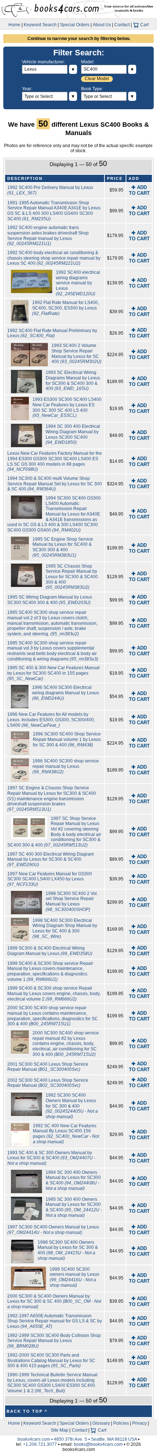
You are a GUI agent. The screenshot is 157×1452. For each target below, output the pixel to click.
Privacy (139, 1423)
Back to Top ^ (27, 1411)
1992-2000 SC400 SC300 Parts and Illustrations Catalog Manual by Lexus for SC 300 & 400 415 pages (51, 1360)
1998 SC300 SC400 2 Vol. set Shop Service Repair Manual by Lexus (72, 901)
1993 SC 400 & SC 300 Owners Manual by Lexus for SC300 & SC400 (51, 1158)
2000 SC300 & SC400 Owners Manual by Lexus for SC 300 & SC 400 (54, 1301)
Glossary (101, 1423)
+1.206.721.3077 (40, 1444)
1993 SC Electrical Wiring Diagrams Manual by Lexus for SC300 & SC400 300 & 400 (73, 380)
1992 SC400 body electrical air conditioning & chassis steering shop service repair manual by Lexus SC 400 (53, 258)
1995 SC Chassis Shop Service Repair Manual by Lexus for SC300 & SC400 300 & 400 (72, 577)
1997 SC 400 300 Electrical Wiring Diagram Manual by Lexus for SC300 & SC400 (50, 859)
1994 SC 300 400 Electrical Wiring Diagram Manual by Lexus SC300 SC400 (73, 434)
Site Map (59, 1430)
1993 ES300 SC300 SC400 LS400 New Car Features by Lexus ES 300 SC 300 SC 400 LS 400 (67, 407)
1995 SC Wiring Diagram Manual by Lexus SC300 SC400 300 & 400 (49, 600)
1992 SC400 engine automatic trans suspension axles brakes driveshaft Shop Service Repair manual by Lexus (48, 235)
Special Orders (74, 24)
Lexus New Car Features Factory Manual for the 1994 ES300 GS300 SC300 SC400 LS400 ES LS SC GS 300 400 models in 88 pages (54, 461)
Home (14, 24)
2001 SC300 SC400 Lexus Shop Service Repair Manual (47, 1067)
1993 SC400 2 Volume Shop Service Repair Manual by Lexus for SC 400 (76, 353)
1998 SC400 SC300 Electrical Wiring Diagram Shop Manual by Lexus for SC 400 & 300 (64, 928)
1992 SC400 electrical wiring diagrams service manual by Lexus (78, 283)
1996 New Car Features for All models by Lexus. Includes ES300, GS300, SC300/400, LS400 (51, 719)
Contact (122, 24)
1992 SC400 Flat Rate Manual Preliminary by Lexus (52, 333)
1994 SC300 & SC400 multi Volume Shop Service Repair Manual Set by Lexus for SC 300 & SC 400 (54, 484)
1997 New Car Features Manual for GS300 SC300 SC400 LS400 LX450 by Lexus (49, 879)
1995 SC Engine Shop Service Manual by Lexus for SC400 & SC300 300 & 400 (62, 547)
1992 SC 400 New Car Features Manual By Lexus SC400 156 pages (66, 1133)
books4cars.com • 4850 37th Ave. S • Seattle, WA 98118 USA (78, 1439)
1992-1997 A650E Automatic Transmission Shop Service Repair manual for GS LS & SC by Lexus (54, 1321)
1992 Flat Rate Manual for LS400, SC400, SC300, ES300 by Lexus (65, 308)
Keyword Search (40, 24)
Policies (121, 1423)
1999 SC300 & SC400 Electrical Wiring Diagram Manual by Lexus (49, 951)
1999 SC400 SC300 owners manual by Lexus (74, 1277)
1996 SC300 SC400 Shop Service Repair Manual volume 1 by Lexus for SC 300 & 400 (67, 739)
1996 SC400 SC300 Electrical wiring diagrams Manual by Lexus (65, 693)
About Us (102, 24)
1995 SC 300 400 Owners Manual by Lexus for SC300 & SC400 (74, 1207)
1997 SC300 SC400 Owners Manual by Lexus (53, 1229)
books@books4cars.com (98, 1444)
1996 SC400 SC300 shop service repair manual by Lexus (65, 766)
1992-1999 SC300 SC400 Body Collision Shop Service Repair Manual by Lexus (54, 1341)
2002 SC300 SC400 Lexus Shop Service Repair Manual (47, 1083)
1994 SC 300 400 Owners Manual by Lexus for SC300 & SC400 (73, 1180)
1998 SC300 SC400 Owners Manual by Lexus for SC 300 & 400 (68, 1250)
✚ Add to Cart (139, 190)
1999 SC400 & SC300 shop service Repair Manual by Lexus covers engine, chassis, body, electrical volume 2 (53, 993)
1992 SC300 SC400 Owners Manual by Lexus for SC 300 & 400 (72, 1106)
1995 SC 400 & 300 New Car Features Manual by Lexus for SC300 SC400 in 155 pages (53, 673)
